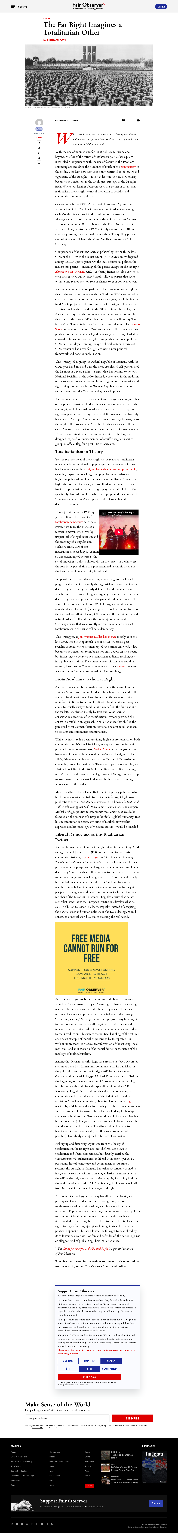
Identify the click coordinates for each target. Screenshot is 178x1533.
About (87, 1471)
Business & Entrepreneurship (21, 1461)
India (51, 1480)
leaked (122, 666)
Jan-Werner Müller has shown (97, 637)
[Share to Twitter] (39, 148)
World (13, 1485)
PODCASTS (115, 1477)
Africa (52, 1466)
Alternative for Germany (70, 272)
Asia (51, 1471)
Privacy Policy (144, 1425)
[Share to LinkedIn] (39, 153)
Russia (87, 1452)
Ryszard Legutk (91, 857)
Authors (88, 1466)
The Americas (55, 1452)
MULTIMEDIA (115, 1452)
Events (87, 1457)
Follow (39, 129)
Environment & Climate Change (22, 1476)
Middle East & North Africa (59, 1461)
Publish (87, 1476)
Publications (89, 1461)
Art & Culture (16, 1466)
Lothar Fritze (102, 749)
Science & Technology (19, 1471)
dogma (130, 1101)
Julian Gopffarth (56, 40)
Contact (88, 1480)
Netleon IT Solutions (160, 1527)
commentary (128, 167)
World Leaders (16, 1480)
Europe (46, 18)
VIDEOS (113, 1464)
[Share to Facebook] (39, 142)
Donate (156, 1503)
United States (55, 1476)
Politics (14, 1452)
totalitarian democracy (69, 522)
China (52, 1485)
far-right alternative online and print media (109, 469)
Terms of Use (37, 1428)
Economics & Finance (19, 1457)
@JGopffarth (39, 133)
